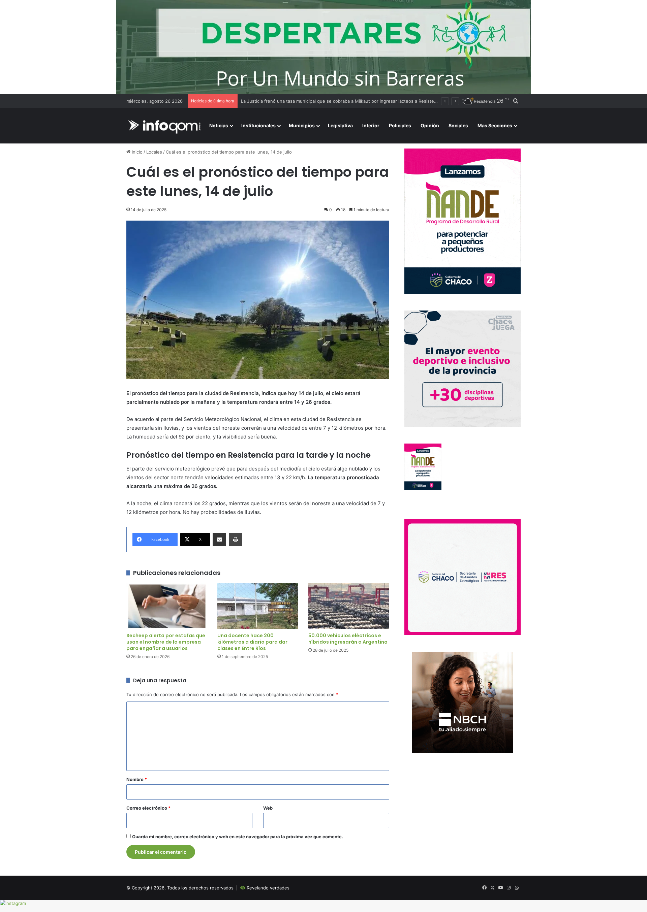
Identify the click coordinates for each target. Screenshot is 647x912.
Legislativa (340, 125)
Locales (154, 152)
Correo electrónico (148, 808)
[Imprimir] (235, 539)
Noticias (218, 125)
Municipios (302, 125)
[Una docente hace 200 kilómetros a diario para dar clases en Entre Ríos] (257, 606)
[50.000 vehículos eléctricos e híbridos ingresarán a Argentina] (348, 606)
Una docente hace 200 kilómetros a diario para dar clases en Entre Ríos (252, 642)
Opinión (430, 125)
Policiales (400, 125)
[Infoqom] (165, 125)
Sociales (458, 125)
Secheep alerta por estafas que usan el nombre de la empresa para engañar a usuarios (165, 642)
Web (268, 808)
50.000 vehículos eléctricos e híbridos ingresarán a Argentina (348, 638)
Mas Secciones (494, 125)
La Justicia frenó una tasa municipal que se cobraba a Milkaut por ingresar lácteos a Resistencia (341, 101)
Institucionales (258, 125)
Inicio (136, 152)
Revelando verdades (268, 887)
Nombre (136, 779)
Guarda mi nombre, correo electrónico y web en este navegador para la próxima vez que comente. (237, 836)
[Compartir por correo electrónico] (219, 539)
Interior (370, 125)
